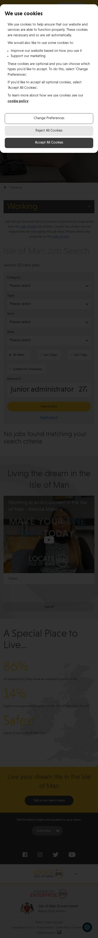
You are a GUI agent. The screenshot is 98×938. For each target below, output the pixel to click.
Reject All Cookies (49, 131)
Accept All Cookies (49, 142)
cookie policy (18, 101)
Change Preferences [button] (49, 118)
